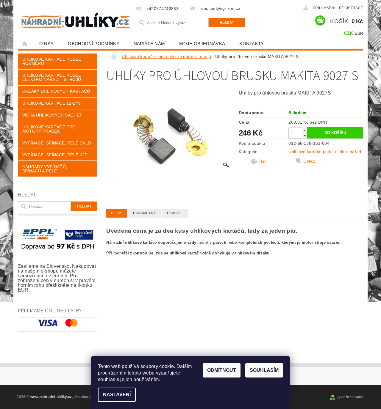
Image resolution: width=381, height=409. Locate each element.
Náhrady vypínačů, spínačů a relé (44, 168)
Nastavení (117, 394)
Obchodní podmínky (93, 43)
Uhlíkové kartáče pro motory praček (49, 129)
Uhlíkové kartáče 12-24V (51, 103)
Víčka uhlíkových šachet (52, 115)
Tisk (262, 161)
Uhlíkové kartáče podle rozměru (51, 61)
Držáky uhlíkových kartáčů (56, 91)
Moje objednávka (202, 43)
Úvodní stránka (25, 43)
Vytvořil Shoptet (349, 397)
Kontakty (251, 43)
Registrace (351, 8)
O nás (46, 43)
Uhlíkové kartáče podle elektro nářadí (325, 151)
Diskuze (175, 213)
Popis (116, 213)
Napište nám (149, 43)
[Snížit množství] (304, 136)
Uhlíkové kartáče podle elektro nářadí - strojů (51, 77)
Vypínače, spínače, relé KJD (55, 154)
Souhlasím (264, 370)
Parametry (144, 213)
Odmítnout (221, 370)
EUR (359, 33)
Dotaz (309, 161)
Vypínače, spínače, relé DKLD (56, 143)
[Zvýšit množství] (304, 130)
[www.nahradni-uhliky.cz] (76, 20)
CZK (348, 33)
